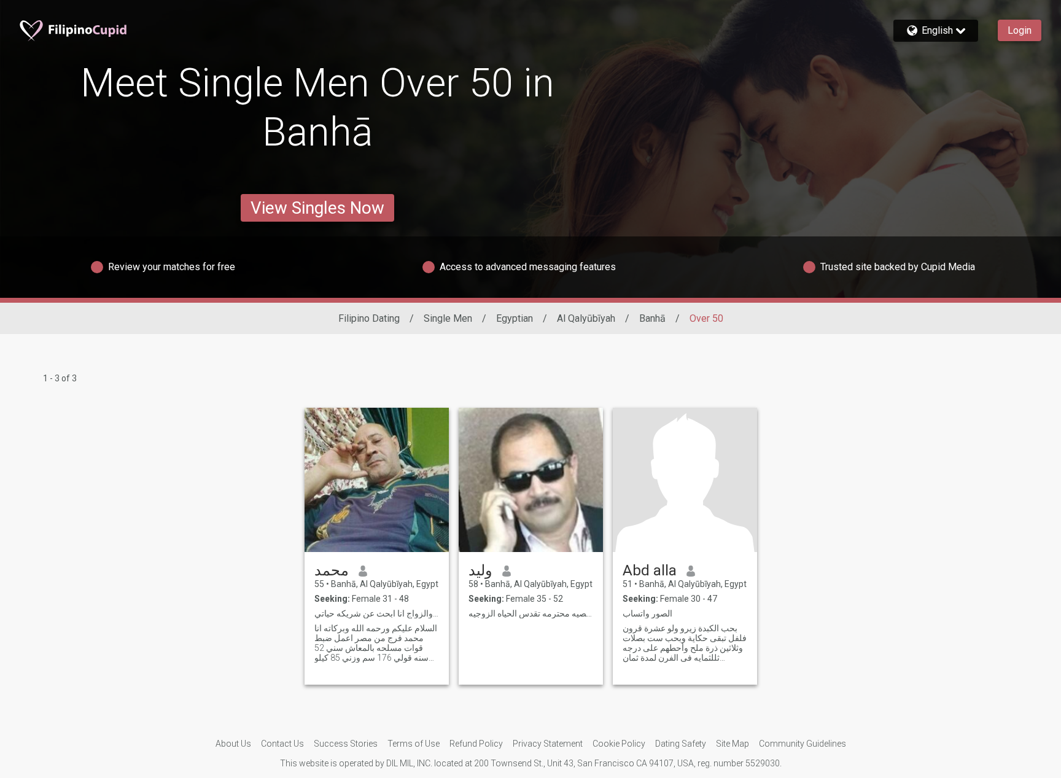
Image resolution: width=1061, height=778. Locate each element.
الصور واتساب (647, 613)
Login (1020, 30)
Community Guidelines (802, 744)
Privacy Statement (548, 744)
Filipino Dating (369, 318)
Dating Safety (680, 744)
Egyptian (514, 318)
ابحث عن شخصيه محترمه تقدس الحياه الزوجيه (530, 613)
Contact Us (282, 744)
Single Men (448, 318)
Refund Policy (476, 744)
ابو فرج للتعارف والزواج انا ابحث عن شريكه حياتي (376, 613)
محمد (331, 570)
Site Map (732, 744)
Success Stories (346, 744)
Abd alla (650, 570)
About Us (233, 744)
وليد (480, 570)
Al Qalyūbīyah (586, 318)
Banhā (652, 318)
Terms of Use (413, 744)
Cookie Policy (619, 744)
